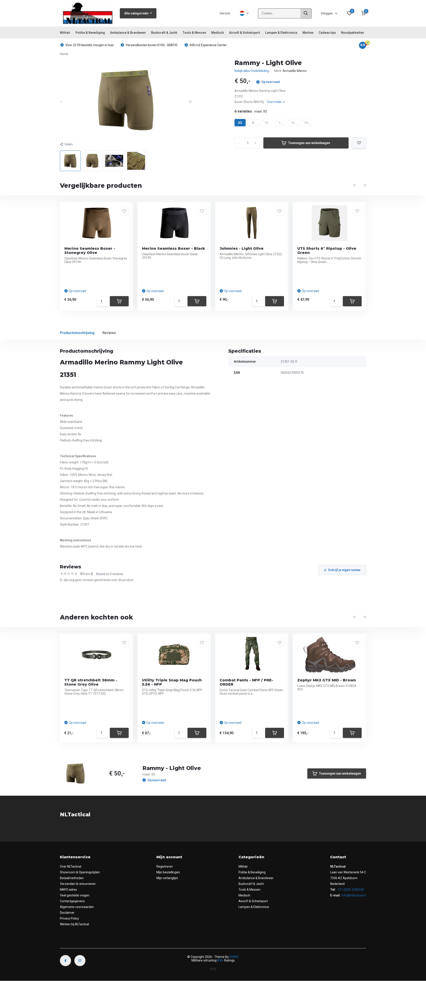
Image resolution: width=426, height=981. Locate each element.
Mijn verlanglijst (167, 878)
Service (225, 13)
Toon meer (274, 102)
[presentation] (61, 102)
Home (64, 54)
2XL (306, 123)
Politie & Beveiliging (90, 32)
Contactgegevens (72, 901)
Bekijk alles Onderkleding (252, 71)
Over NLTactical (70, 866)
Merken (308, 32)
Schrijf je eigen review (344, 570)
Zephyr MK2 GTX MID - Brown (326, 680)
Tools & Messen (194, 32)
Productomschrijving (77, 333)
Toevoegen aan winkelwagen (309, 143)
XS (240, 123)
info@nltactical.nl (354, 895)
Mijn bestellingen (168, 872)
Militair (65, 32)
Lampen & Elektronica (281, 32)
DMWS (234, 957)
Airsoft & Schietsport (244, 32)
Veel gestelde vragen (74, 895)
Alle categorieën (136, 13)
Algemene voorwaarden (77, 907)
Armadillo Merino (295, 71)
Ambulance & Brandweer (128, 32)
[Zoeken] (306, 13)
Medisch (217, 32)
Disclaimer (67, 912)
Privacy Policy (69, 918)
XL (293, 123)
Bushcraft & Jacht (164, 32)
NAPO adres (68, 889)
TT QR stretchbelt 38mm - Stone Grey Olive (90, 682)
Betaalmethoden (72, 878)
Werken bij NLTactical (74, 924)
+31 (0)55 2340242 (350, 889)
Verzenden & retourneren (78, 884)
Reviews (109, 333)
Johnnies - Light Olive (242, 248)
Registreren (164, 866)
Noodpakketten (352, 32)
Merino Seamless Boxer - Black (173, 248)
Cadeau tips (327, 32)
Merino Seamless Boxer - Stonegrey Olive (89, 250)
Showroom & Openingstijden (80, 872)
